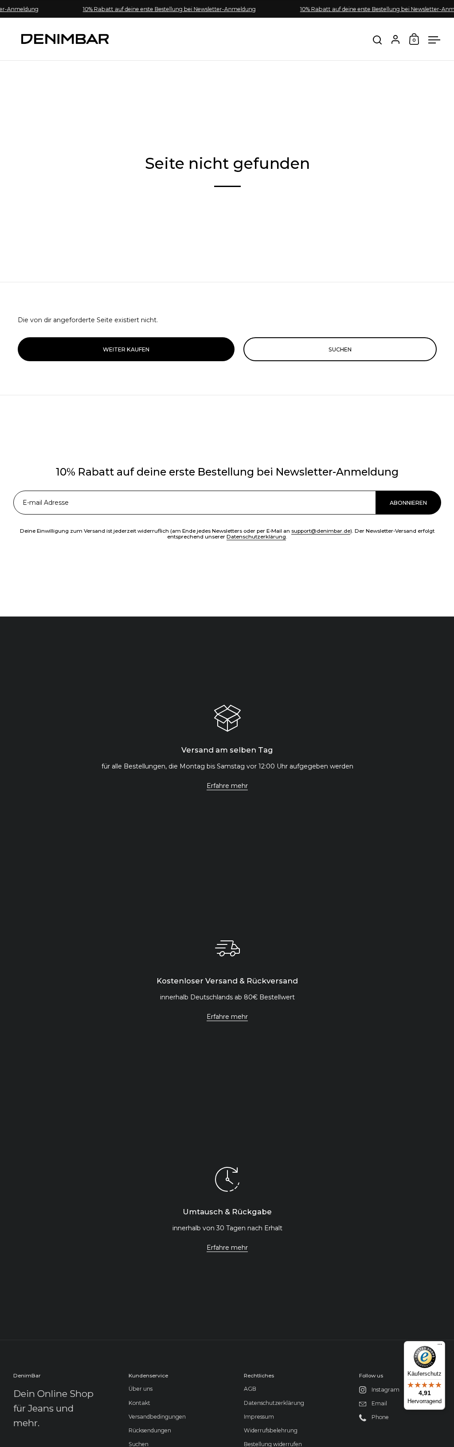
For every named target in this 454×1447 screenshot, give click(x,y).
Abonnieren (382, 1327)
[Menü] (439, 1346)
